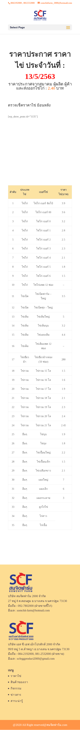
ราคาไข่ (16, 676)
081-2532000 (43, 653)
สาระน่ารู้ (17, 700)
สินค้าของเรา (19, 682)
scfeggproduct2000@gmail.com (36, 658)
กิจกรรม (16, 688)
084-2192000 (26, 653)
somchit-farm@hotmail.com (33, 610)
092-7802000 (26, 605)
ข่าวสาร (16, 694)
